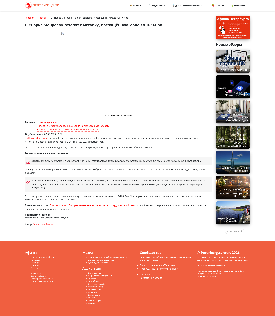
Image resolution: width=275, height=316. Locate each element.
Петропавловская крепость (100, 275)
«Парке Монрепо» (37, 138)
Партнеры (145, 274)
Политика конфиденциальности (211, 265)
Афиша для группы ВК (235, 70)
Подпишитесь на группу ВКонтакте (159, 268)
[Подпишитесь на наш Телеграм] (68, 5)
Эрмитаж (92, 278)
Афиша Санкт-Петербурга (42, 257)
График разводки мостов (42, 281)
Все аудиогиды (94, 273)
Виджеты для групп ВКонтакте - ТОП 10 (236, 93)
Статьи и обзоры (38, 276)
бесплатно (35, 268)
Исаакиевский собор (97, 284)
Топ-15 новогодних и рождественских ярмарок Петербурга (233, 193)
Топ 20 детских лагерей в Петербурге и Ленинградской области (233, 142)
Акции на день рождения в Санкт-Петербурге (233, 219)
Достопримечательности (42, 278)
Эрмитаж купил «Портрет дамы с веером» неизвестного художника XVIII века (93, 205)
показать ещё (234, 231)
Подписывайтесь (204, 271)
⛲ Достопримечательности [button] (189, 5)
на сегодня (35, 260)
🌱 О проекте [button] (238, 5)
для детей (35, 265)
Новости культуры (47, 122)
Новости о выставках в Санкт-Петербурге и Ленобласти (68, 129)
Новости (42, 17)
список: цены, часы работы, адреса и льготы (108, 257)
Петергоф (92, 292)
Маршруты (36, 273)
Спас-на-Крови (94, 289)
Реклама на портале (151, 277)
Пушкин (91, 297)
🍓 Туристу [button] (218, 5)
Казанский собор (95, 286)
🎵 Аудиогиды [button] (157, 5)
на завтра (35, 262)
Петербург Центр (45, 5)
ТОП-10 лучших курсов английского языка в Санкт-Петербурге (234, 117)
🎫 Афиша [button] (136, 5)
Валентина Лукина (43, 224)
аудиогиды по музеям (98, 262)
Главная (29, 17)
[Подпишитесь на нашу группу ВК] (71, 5)
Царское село (94, 295)
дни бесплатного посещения (101, 260)
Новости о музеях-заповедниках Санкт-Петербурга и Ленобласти (73, 125)
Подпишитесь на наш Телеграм (157, 265)
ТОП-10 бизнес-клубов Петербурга (235, 169)
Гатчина (91, 303)
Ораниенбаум (94, 300)
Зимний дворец (95, 281)
